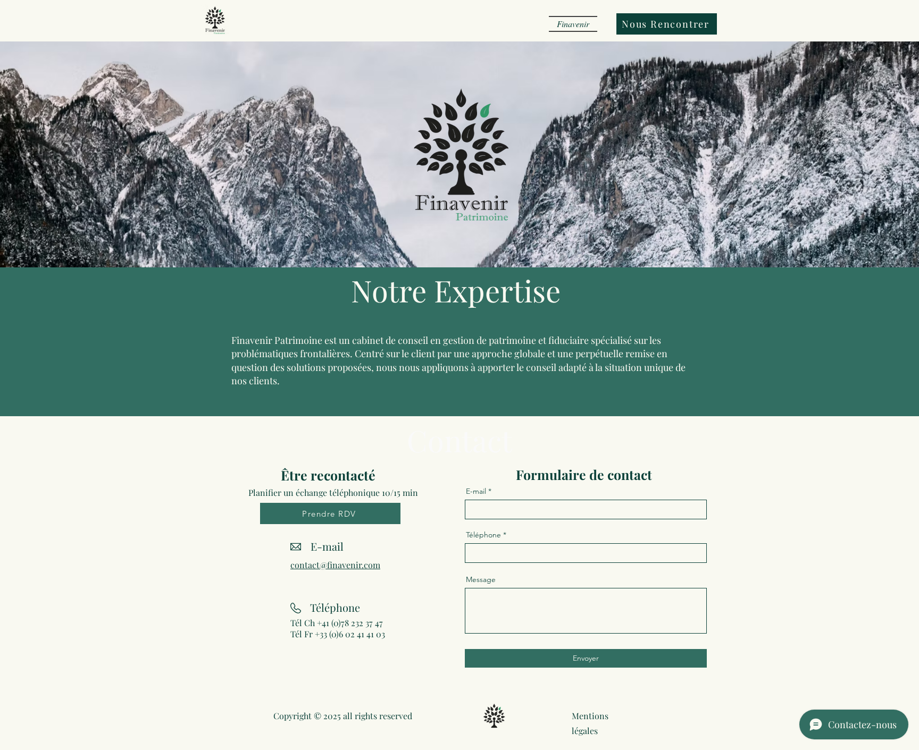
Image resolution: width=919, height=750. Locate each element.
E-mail (476, 491)
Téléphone (483, 534)
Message (481, 579)
